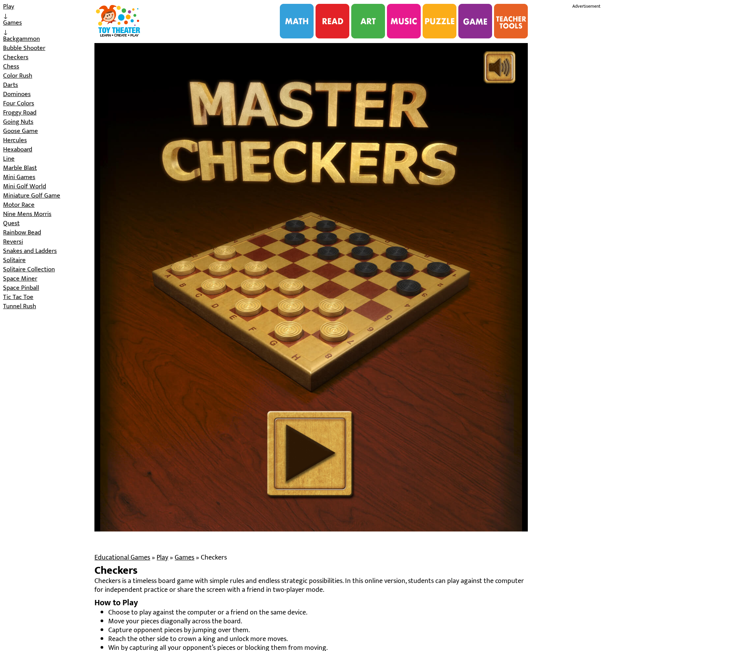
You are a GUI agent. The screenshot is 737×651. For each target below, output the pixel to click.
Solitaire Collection (29, 269)
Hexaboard (17, 149)
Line (9, 158)
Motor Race (19, 204)
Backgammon (21, 38)
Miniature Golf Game (31, 195)
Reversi (13, 241)
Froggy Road (19, 112)
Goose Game (20, 131)
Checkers (15, 57)
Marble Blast (20, 167)
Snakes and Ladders (30, 250)
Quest (11, 223)
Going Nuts (18, 121)
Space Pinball (21, 287)
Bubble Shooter (24, 48)
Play (8, 6)
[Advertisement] (629, 126)
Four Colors (18, 103)
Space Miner (20, 278)
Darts (10, 84)
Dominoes (17, 94)
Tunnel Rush (19, 306)
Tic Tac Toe (18, 297)
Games (12, 22)
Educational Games (122, 557)
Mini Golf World (24, 186)
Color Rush (17, 75)
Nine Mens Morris (27, 214)
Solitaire (14, 260)
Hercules (15, 140)
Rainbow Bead (22, 232)
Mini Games (19, 177)
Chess (11, 66)
